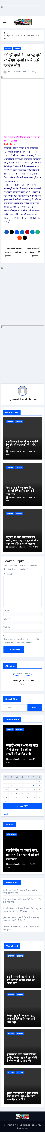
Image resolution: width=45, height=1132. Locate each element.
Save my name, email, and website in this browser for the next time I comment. (21, 641)
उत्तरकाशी (8, 49)
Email (6, 619)
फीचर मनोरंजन (11, 834)
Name (6, 610)
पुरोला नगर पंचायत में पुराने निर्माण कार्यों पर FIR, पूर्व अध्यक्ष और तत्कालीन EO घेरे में (22, 1096)
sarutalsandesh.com (19, 72)
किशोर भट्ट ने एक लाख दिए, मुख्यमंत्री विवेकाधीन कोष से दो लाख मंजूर (20, 491)
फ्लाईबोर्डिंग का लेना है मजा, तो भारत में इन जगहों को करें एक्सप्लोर (22, 854)
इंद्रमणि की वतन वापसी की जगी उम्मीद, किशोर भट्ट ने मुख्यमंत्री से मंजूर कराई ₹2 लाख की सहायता (22, 540)
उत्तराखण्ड (17, 49)
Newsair (35, 1125)
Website (6, 627)
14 (28, 789)
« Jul (6, 814)
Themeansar (22, 1128)
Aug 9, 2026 (34, 547)
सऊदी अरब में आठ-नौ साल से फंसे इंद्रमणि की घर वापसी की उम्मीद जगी (22, 444)
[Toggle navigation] (4, 21)
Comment (8, 574)
